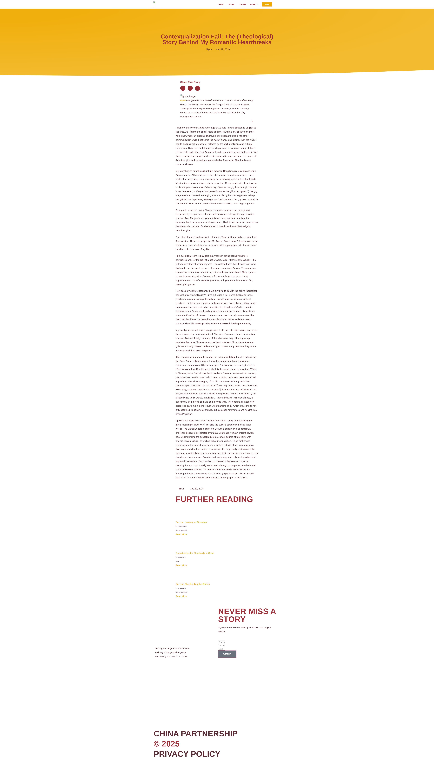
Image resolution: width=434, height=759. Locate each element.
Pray (231, 4)
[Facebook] (156, 667)
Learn (242, 4)
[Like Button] (248, 121)
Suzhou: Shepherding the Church (193, 584)
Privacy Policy (187, 754)
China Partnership (196, 733)
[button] (182, 88)
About (254, 4)
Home (221, 4)
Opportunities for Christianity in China (195, 553)
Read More (181, 534)
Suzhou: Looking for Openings (191, 522)
